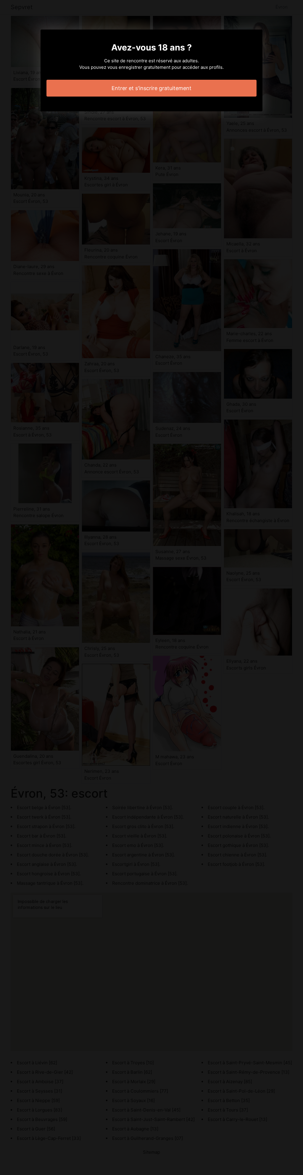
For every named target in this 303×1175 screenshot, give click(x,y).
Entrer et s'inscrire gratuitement (151, 88)
